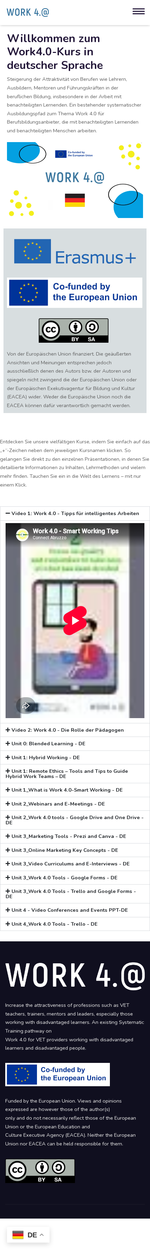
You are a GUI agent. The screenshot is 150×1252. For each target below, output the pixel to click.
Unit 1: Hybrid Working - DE (46, 757)
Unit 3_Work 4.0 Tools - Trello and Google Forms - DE (71, 894)
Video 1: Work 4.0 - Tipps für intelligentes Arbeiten (75, 513)
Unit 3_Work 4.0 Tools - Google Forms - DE (65, 877)
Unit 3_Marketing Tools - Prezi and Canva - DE (69, 836)
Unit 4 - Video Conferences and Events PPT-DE (70, 910)
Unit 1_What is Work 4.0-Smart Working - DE (67, 789)
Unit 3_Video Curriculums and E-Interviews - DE (71, 863)
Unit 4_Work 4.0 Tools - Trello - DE (55, 923)
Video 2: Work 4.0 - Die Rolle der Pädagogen (68, 729)
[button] (75, 513)
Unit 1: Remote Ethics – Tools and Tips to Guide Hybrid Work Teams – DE (67, 774)
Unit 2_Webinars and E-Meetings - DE (58, 803)
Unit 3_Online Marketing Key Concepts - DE (65, 850)
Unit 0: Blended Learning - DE (48, 743)
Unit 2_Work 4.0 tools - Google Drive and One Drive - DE (75, 820)
